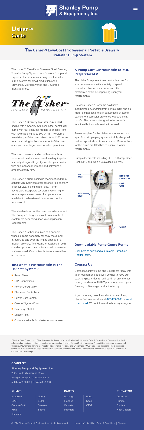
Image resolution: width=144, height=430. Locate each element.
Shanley (42, 405)
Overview (122, 396)
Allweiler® (16, 396)
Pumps (121, 400)
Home (77, 423)
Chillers (121, 405)
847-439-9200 (114, 299)
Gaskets (68, 405)
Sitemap (122, 423)
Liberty (41, 396)
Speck (41, 409)
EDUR (14, 400)
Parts (89, 396)
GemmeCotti (18, 405)
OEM (89, 405)
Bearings (69, 396)
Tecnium (16, 414)
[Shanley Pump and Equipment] (72, 18)
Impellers (69, 409)
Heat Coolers (124, 409)
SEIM (41, 400)
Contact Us (88, 423)
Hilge (14, 409)
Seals (89, 400)
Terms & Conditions (106, 423)
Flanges (68, 400)
